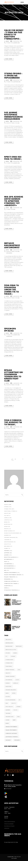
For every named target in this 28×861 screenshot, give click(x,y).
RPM (7, 703)
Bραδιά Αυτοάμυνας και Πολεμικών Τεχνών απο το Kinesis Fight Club (13, 375)
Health (6, 513)
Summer (6, 535)
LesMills (6, 517)
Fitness (6, 506)
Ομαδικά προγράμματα (11, 726)
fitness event (9, 659)
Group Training (10, 669)
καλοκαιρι (8, 740)
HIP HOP (6, 515)
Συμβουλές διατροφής (11, 733)
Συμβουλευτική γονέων (10, 583)
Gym (19, 669)
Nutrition (7, 524)
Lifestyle (7, 519)
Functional (9, 666)
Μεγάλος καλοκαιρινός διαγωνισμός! (12, 245)
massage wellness (11, 689)
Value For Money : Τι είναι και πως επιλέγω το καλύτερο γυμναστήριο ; (14, 34)
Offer (6, 526)
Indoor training (10, 676)
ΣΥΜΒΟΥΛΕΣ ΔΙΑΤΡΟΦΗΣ (10, 581)
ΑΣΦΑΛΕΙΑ (6, 828)
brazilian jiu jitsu (11, 649)
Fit (6, 656)
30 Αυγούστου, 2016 (17, 80)
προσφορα (17, 740)
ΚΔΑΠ (5, 561)
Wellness (7, 546)
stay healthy (9, 706)
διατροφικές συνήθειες (12, 736)
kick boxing (9, 679)
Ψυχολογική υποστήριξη (11, 590)
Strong (18, 706)
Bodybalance (9, 642)
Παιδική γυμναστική (9, 576)
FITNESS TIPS (9, 42)
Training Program (9, 537)
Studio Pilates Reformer (11, 533)
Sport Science (8, 530)
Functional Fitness (10, 511)
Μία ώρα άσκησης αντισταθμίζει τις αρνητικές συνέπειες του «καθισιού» (13, 201)
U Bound (6, 539)
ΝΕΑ (19, 42)
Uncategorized (8, 541)
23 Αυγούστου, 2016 (17, 426)
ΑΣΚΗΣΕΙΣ (6, 550)
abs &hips (8, 639)
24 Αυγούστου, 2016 (17, 333)
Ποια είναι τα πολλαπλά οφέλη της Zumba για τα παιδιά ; (11, 289)
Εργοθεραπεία (8, 559)
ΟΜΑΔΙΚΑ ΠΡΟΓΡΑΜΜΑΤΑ (10, 572)
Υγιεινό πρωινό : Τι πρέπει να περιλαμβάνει (13, 75)
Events (8, 251)
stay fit (14, 703)
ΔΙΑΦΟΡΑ (15, 42)
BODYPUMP (19, 646)
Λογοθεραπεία (8, 563)
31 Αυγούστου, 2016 (17, 41)
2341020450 (8, 788)
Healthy (8, 673)
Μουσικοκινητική (9, 568)
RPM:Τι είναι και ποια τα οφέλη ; (13, 157)
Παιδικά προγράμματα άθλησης (12, 574)
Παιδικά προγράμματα (11, 730)
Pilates (8, 696)
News (5, 522)
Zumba (6, 548)
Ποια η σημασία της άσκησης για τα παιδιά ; (13, 422)
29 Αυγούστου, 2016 (17, 121)
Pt (19, 699)
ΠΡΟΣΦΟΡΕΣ (9, 253)
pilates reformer (10, 699)
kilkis (17, 679)
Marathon (8, 686)
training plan (9, 716)
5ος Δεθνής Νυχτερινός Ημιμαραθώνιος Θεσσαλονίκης (13, 115)
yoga (18, 716)
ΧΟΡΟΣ (6, 587)
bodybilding (9, 646)
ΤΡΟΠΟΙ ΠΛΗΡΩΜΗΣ (9, 823)
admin (7, 41)
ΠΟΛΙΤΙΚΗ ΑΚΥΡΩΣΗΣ (9, 826)
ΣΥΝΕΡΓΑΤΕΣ (9, 336)
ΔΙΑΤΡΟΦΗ (15, 81)
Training (8, 713)
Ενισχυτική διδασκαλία (10, 557)
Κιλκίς (7, 723)
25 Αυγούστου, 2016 (17, 249)
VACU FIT (6, 544)
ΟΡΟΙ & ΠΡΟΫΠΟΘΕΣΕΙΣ (9, 821)
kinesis (8, 683)
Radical (6, 528)
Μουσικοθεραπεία (9, 565)
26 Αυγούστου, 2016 (17, 207)
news (7, 693)
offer (13, 693)
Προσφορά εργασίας (10, 329)
